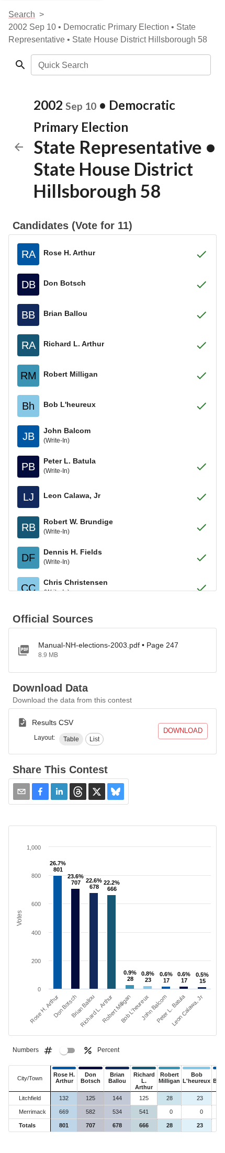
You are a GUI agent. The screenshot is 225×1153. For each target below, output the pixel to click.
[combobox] (120, 65)
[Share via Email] (21, 791)
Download (183, 730)
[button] (71, 739)
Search (21, 14)
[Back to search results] (18, 147)
